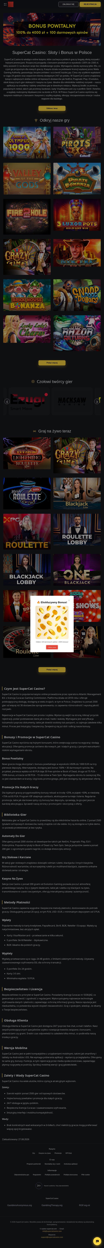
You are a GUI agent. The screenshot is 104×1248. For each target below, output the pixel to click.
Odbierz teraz (52, 647)
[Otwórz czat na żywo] (97, 1241)
